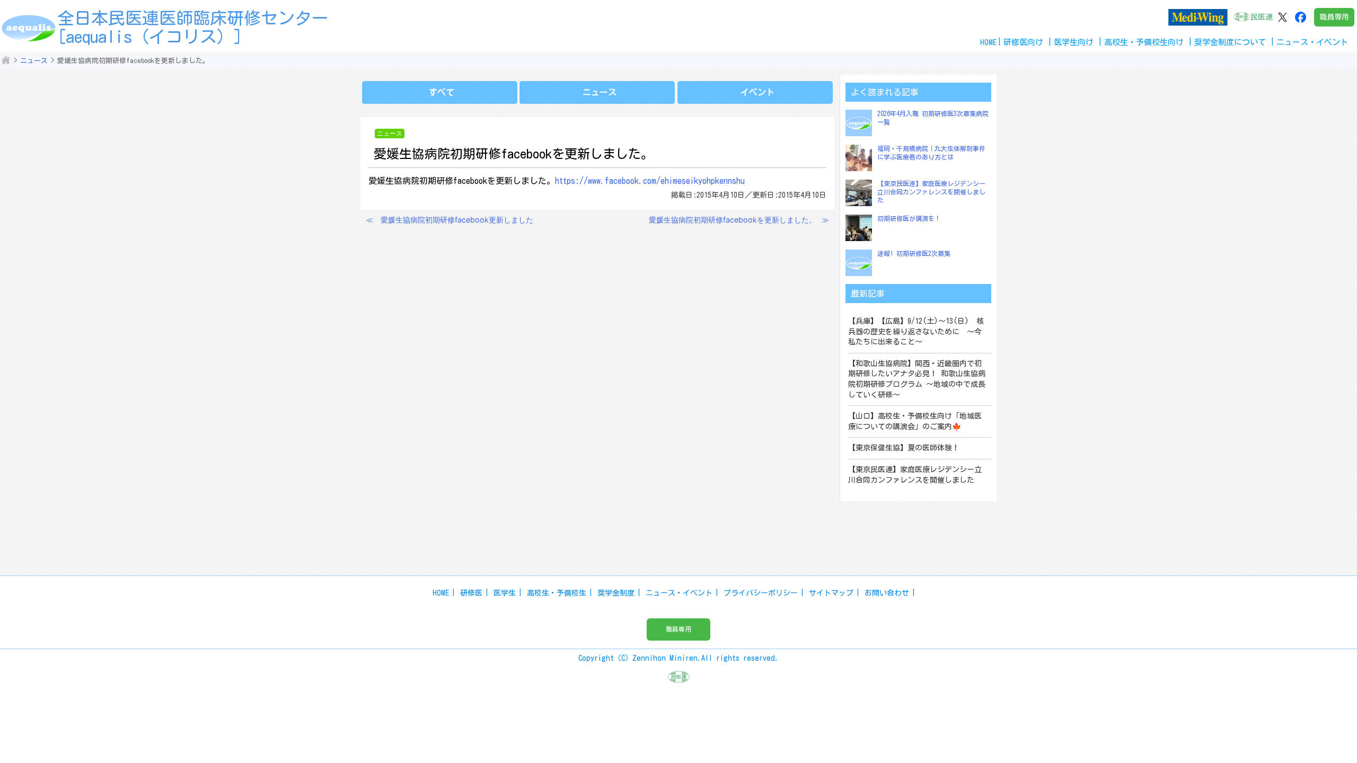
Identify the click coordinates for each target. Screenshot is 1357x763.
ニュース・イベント (679, 593)
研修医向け (1023, 42)
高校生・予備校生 (556, 593)
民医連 (1261, 17)
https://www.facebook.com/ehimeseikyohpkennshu (650, 180)
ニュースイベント (1312, 42)
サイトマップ (831, 593)
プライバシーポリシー (761, 593)
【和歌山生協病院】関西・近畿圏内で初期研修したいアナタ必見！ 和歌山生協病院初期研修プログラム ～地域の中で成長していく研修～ (916, 379)
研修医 (471, 593)
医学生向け (1074, 42)
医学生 (505, 593)
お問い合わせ (887, 593)
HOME (988, 42)
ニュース (34, 60)
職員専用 (1334, 17)
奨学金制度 (616, 593)
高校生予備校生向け (1144, 42)
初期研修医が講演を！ (909, 218)
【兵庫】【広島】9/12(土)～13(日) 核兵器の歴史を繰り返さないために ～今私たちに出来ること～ (916, 331)
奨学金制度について (1230, 42)
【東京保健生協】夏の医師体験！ (903, 447)
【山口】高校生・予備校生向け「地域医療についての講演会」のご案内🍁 (915, 421)
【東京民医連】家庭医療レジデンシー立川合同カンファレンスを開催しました (931, 191)
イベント (757, 92)
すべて (441, 92)
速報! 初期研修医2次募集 (913, 253)
